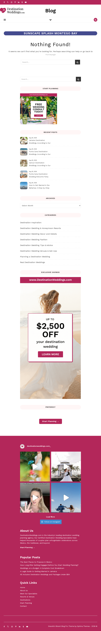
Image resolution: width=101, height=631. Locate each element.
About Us (24, 590)
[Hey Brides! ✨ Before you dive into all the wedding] (35, 498)
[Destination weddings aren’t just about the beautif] (66, 466)
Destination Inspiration (30, 222)
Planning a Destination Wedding (35, 256)
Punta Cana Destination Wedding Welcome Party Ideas (38, 175)
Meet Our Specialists (28, 594)
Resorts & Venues (27, 597)
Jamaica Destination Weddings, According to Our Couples (39, 142)
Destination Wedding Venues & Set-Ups (38, 251)
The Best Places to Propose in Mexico (36, 562)
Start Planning (26, 603)
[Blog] (12, 11)
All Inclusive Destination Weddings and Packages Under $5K (45, 574)
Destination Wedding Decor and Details (38, 234)
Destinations (25, 600)
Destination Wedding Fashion (33, 239)
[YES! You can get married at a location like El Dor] (35, 466)
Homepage (50, 54)
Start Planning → (50, 421)
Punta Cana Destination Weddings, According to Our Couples (39, 153)
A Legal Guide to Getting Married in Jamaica (38, 571)
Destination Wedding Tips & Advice (36, 245)
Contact (23, 606)
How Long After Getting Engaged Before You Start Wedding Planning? (49, 565)
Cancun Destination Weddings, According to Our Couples (39, 164)
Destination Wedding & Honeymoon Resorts (40, 228)
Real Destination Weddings (32, 262)
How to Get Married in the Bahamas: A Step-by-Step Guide (39, 187)
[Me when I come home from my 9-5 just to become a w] (66, 498)
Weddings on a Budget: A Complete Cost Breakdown (42, 568)
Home (22, 587)
